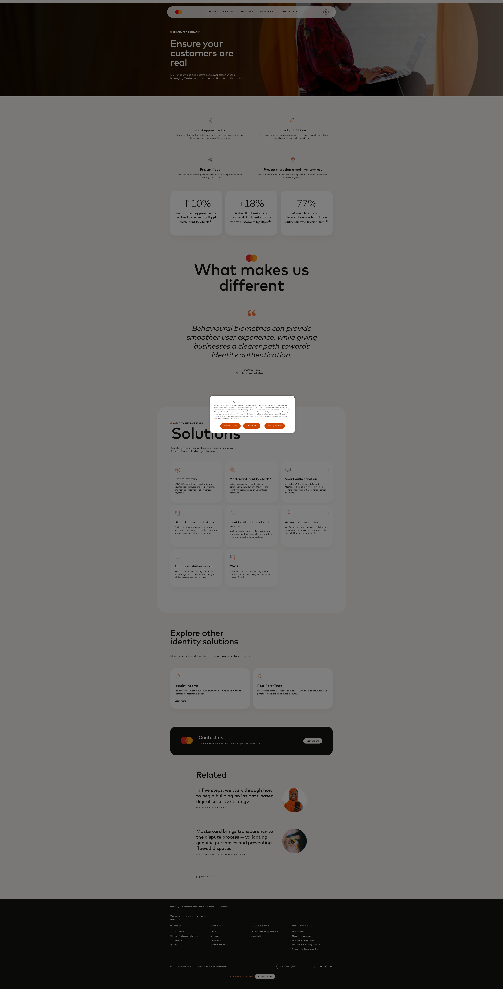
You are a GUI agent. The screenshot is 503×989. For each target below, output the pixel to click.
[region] (252, 414)
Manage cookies (274, 426)
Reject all (252, 426)
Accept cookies (230, 426)
